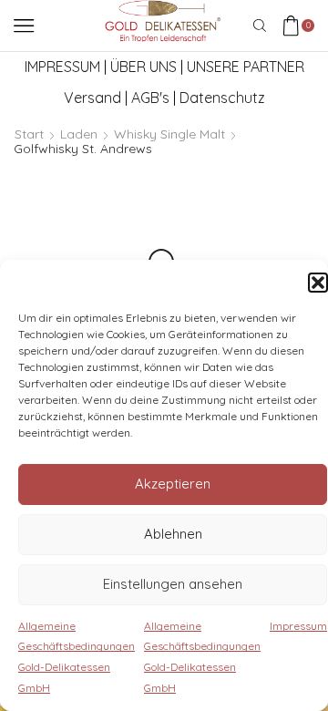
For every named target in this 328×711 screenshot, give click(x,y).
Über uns (143, 66)
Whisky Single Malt (169, 134)
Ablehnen (173, 533)
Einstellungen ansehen (172, 583)
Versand (92, 97)
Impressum (298, 626)
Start (29, 134)
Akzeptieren (172, 483)
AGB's (150, 97)
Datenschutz (222, 97)
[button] (318, 282)
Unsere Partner (245, 66)
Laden (78, 134)
